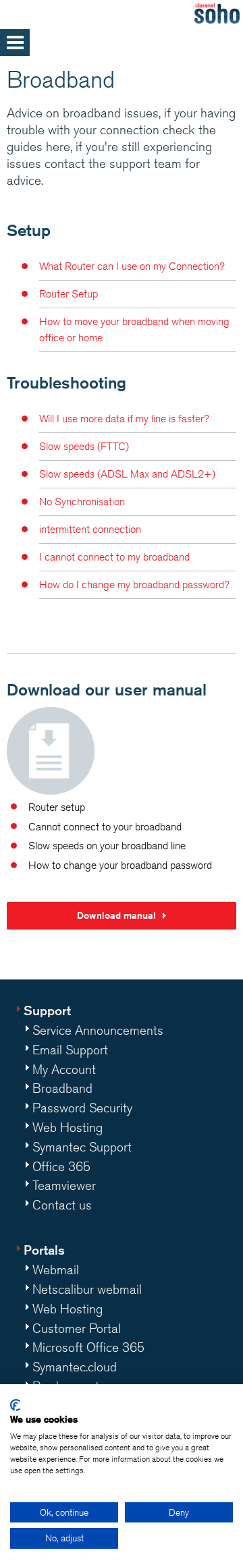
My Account (64, 1069)
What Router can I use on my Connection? (132, 266)
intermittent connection (90, 529)
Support (47, 1010)
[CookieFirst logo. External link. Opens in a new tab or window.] (15, 1405)
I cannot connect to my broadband (114, 556)
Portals (44, 1249)
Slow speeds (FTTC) (84, 446)
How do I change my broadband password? (134, 584)
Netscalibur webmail (87, 1289)
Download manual (116, 915)
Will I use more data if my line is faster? (124, 418)
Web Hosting (67, 1127)
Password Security (82, 1108)
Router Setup (68, 293)
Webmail (55, 1269)
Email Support (70, 1050)
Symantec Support (82, 1147)
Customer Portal (76, 1328)
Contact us (62, 1205)
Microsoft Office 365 (88, 1347)
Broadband (62, 1088)
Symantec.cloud (74, 1367)
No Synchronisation (82, 501)
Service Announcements (97, 1030)
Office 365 (61, 1166)
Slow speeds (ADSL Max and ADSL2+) (127, 473)
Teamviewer (64, 1185)
